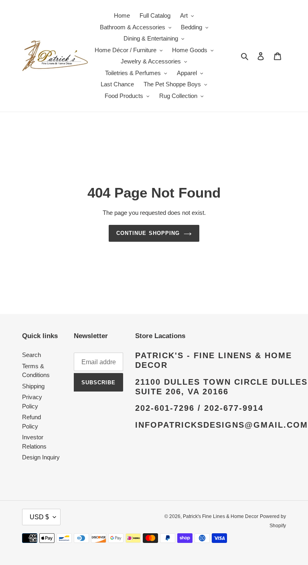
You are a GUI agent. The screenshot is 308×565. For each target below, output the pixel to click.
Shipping (33, 386)
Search (31, 354)
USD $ (39, 517)
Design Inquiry (41, 457)
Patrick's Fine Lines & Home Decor (220, 516)
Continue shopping (148, 233)
